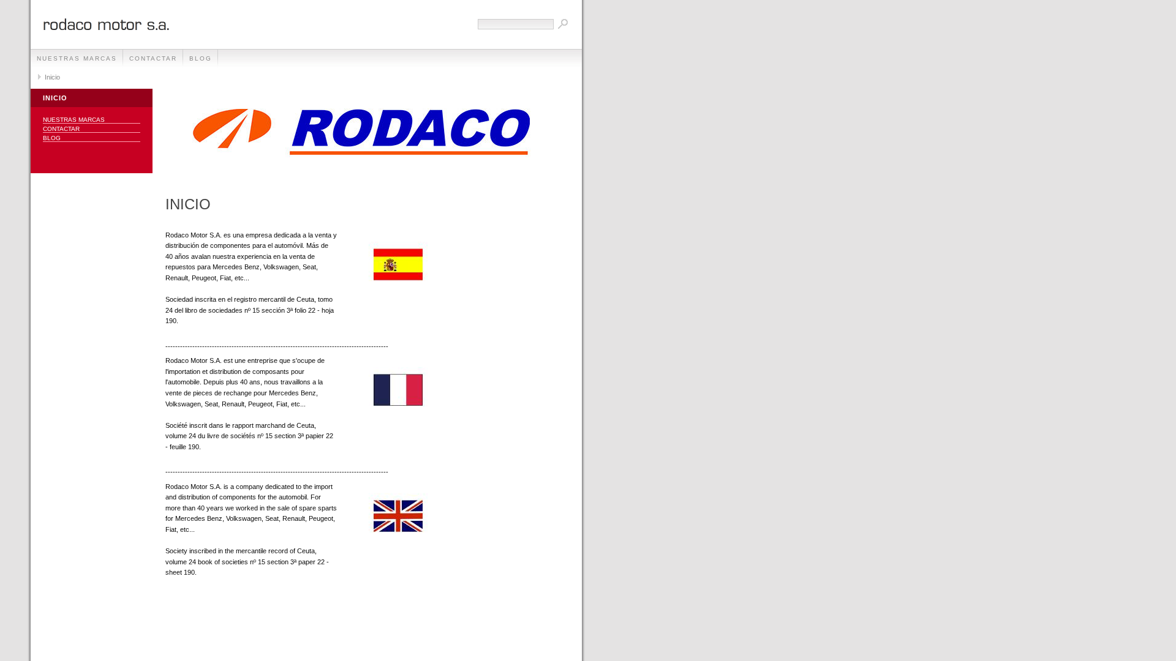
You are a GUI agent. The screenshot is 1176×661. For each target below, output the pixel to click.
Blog (200, 58)
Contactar (153, 58)
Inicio (52, 77)
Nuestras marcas (77, 58)
